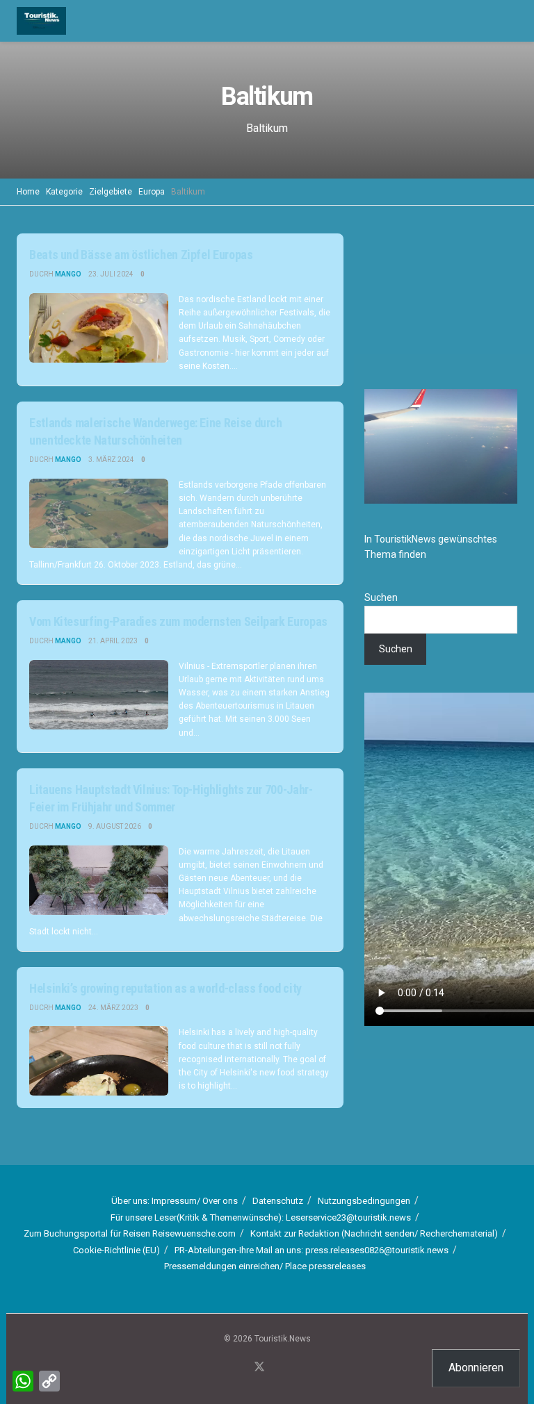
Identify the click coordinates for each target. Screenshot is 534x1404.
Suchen (381, 597)
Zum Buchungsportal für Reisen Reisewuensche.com (130, 1233)
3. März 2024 (111, 459)
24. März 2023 (113, 1007)
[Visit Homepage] (41, 21)
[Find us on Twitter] (259, 1368)
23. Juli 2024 (111, 274)
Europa (151, 192)
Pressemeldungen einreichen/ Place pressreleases (265, 1266)
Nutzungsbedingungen (364, 1201)
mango (68, 274)
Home (28, 192)
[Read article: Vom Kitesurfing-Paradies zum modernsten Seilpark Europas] (98, 694)
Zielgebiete (110, 192)
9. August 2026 (114, 826)
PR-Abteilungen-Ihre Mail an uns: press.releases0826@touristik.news (311, 1250)
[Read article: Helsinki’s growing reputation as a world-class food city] (98, 1061)
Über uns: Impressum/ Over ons (174, 1201)
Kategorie (64, 192)
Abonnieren (475, 1367)
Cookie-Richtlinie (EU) (116, 1250)
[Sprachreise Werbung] (440, 297)
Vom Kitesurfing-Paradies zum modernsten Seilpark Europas (178, 621)
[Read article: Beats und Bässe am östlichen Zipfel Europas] (98, 328)
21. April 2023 (113, 641)
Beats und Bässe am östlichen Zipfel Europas (141, 254)
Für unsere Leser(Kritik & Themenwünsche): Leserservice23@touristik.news (261, 1217)
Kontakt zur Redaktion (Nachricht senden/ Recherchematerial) (374, 1233)
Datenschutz (277, 1201)
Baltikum (188, 192)
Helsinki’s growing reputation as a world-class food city (165, 988)
